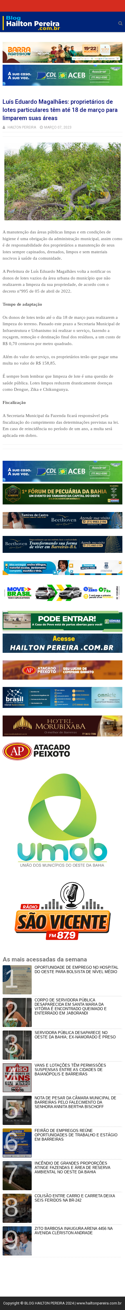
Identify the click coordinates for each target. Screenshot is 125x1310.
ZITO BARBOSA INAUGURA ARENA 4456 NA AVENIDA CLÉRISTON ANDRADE (73, 1230)
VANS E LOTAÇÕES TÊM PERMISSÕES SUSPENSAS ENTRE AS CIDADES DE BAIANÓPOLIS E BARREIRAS (70, 1069)
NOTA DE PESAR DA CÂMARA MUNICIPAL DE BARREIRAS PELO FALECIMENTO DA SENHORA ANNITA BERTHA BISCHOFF (75, 1102)
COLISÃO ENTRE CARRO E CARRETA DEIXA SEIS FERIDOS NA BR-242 (75, 1198)
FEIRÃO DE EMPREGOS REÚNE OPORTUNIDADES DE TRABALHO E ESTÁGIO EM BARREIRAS (76, 1135)
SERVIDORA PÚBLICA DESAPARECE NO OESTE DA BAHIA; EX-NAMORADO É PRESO (75, 1035)
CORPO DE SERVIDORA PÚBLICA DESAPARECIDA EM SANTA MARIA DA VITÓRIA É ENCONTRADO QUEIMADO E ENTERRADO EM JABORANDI (71, 1006)
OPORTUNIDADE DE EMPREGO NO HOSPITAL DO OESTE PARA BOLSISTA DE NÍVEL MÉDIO (76, 969)
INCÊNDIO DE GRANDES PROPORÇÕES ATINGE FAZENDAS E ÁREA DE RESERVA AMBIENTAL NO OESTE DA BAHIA (72, 1167)
